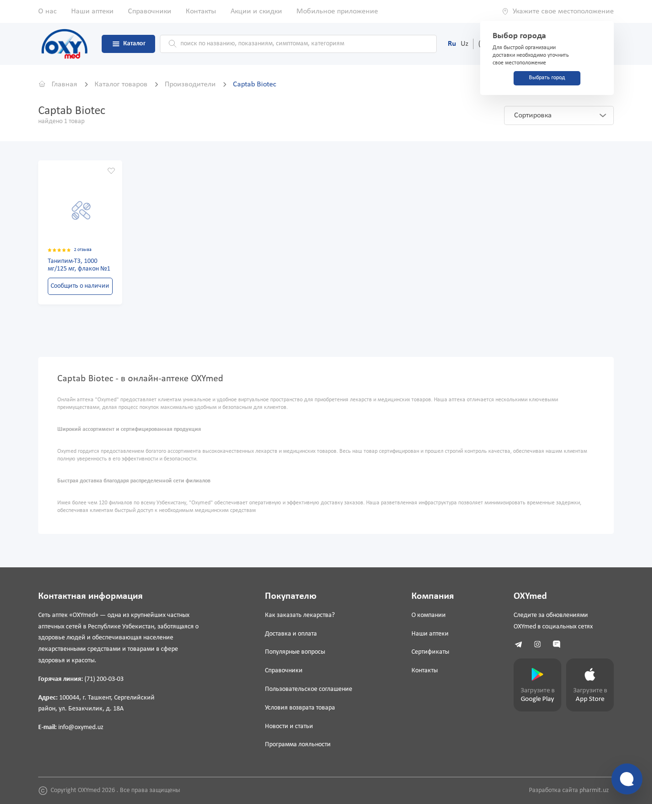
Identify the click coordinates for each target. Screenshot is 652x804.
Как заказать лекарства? (300, 615)
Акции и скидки (256, 11)
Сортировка (533, 115)
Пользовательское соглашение (308, 689)
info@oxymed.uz (81, 727)
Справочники (149, 11)
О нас (47, 11)
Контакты (201, 11)
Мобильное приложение (337, 11)
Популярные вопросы (295, 652)
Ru (452, 44)
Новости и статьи (289, 726)
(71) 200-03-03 (104, 679)
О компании (428, 615)
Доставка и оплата (291, 633)
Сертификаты (430, 652)
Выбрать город (547, 78)
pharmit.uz (594, 790)
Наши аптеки (92, 11)
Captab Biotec (254, 84)
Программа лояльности (298, 744)
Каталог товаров (122, 84)
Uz (464, 44)
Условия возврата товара (300, 707)
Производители (191, 84)
